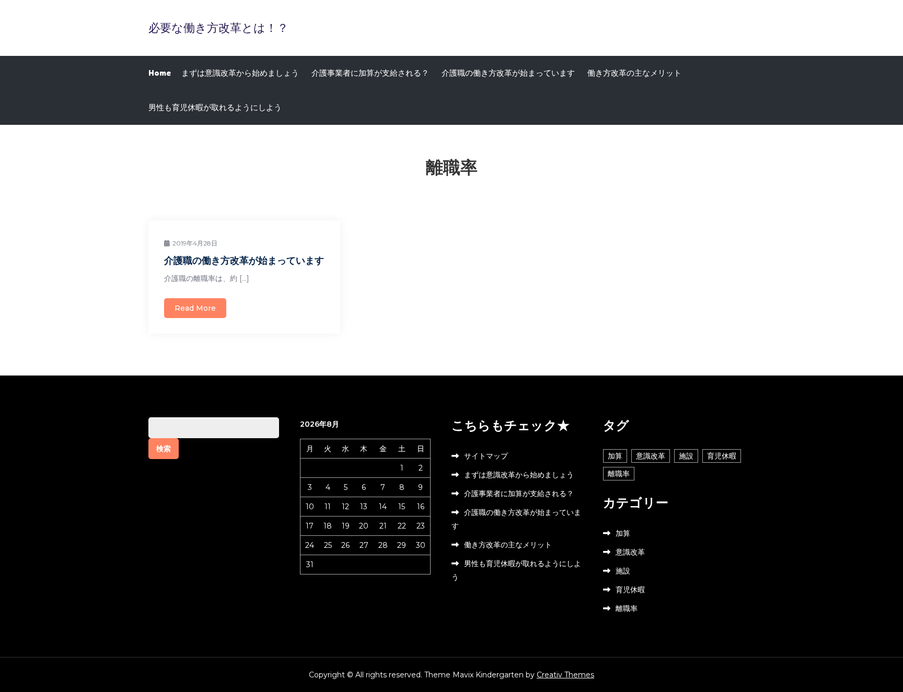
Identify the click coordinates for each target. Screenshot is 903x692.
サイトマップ (486, 456)
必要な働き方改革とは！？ (218, 27)
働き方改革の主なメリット (634, 73)
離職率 (619, 473)
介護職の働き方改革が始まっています (508, 73)
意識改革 (650, 456)
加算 (615, 456)
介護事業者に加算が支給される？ (370, 73)
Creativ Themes (565, 674)
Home (159, 73)
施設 (686, 456)
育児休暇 (721, 456)
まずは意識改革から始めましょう (240, 73)
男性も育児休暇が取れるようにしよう (215, 107)
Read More (195, 308)
